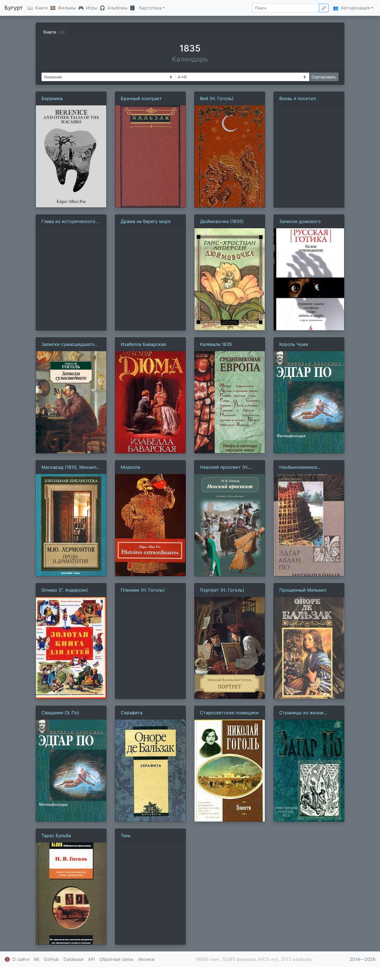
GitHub (51, 959)
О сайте (20, 959)
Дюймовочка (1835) (222, 221)
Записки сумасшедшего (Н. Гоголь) (67, 344)
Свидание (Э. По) (60, 712)
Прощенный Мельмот (303, 590)
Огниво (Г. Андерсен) (64, 590)
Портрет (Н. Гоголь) (222, 590)
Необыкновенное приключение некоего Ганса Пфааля (303, 467)
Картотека (150, 8)
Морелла (130, 467)
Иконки (146, 959)
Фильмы (67, 8)
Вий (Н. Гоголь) (217, 98)
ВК (37, 959)
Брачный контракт (141, 98)
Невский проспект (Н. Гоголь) (224, 467)
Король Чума (293, 344)
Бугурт (13, 7)
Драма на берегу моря (146, 221)
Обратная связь (116, 959)
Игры (91, 8)
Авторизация (355, 8)
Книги (41, 8)
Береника (52, 98)
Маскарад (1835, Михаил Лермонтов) (68, 467)
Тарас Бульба (56, 835)
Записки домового (300, 221)
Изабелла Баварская (143, 344)
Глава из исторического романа (68, 222)
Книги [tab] (54, 32)
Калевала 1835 (216, 344)
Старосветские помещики (229, 712)
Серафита (131, 712)
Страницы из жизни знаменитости (301, 713)
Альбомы (117, 8)
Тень (126, 835)
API (91, 959)
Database (73, 959)
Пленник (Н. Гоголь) (143, 590)
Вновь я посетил (297, 98)
